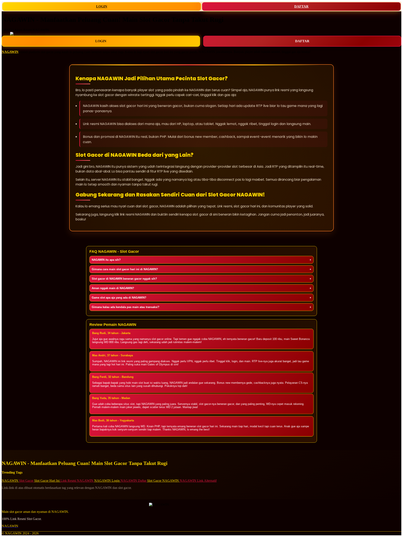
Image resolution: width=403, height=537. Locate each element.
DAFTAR (301, 6)
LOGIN (101, 6)
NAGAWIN (10, 52)
